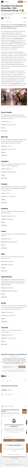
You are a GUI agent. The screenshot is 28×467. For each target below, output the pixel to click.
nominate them (15, 83)
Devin (4, 36)
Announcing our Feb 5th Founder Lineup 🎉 (10, 410)
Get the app (20, 461)
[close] (24, 419)
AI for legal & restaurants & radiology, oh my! (10, 413)
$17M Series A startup (16, 42)
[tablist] (6, 390)
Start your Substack (10, 461)
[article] (14, 413)
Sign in (25, 1)
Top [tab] (2, 406)
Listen (25, 18)
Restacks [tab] (10, 390)
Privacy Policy (14, 450)
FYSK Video (4, 131)
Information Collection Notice (16, 449)
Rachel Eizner (7, 17)
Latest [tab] (6, 406)
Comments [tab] (4, 390)
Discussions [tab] (11, 406)
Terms (23, 456)
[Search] (25, 406)
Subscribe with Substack (15, 445)
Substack (8, 464)
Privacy (20, 456)
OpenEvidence (17, 38)
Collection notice (14, 457)
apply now (7, 26)
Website (3, 128)
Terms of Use (20, 448)
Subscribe (20, 1)
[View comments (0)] (7, 21)
